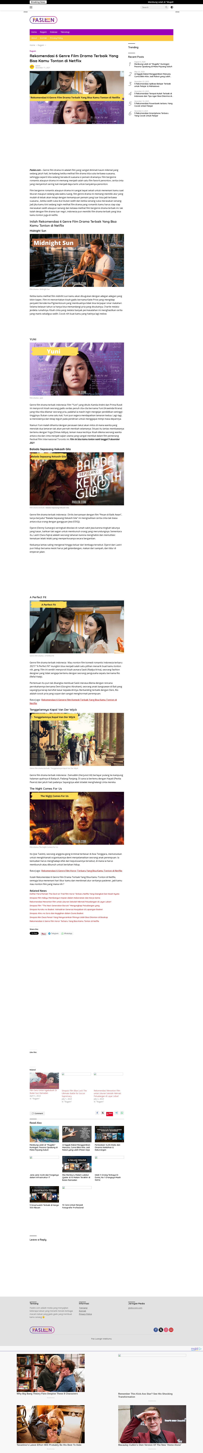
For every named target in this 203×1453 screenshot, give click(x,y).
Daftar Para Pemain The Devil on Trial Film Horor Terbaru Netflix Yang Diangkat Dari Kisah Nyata (74, 894)
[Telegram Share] (116, 1113)
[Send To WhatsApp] (122, 1113)
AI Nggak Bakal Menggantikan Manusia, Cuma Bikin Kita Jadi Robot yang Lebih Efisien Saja (76, 1147)
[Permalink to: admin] (32, 66)
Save (110, 1113)
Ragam (43, 32)
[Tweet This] (103, 1113)
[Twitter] (161, 1330)
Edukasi (53, 32)
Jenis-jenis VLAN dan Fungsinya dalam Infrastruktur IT (44, 1176)
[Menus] (31, 7)
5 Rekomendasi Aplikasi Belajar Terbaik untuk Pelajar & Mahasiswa (152, 84)
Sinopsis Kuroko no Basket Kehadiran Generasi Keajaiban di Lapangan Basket (66, 909)
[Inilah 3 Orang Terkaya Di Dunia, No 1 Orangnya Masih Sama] (109, 1164)
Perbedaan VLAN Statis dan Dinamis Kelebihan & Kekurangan (107, 1147)
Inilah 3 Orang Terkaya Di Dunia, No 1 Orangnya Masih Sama (108, 1177)
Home (34, 32)
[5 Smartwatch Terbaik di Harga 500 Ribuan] (44, 1194)
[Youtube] (171, 1330)
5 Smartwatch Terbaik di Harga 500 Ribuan (44, 1206)
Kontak (43, 38)
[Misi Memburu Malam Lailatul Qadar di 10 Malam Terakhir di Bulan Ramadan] (77, 1164)
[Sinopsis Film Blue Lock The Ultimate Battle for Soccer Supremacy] (76, 1081)
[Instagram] (166, 1330)
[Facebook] (156, 1330)
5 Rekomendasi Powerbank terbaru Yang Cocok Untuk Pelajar (153, 104)
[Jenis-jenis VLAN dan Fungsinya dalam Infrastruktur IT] (44, 1164)
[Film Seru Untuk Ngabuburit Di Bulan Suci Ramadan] (44, 1081)
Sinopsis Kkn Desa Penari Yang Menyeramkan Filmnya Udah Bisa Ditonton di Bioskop (69, 917)
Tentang (83, 1308)
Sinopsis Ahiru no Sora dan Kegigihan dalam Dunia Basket (56, 913)
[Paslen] (43, 19)
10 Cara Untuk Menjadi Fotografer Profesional (73, 1206)
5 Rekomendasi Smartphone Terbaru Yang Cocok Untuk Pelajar (151, 114)
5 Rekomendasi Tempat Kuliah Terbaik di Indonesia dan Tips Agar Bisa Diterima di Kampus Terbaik (153, 94)
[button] (166, 7)
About (34, 38)
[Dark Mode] (172, 7)
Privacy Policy (56, 38)
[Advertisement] (18, 51)
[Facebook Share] (97, 1113)
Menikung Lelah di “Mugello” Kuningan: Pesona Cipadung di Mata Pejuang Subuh (118, 2)
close (26, 12)
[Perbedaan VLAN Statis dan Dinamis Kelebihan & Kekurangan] (109, 1134)
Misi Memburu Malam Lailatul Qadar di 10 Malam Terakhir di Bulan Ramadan (76, 1177)
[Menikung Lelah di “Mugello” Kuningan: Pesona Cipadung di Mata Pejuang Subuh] (44, 1134)
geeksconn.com (135, 1308)
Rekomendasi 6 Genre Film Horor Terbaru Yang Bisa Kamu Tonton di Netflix (81, 870)
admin (37, 66)
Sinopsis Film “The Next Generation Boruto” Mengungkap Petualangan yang (65, 905)
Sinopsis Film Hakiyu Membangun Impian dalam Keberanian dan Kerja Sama (65, 898)
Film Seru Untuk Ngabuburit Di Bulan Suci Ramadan (43, 1091)
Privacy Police (85, 1314)
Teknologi (65, 32)
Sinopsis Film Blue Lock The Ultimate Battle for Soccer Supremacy (74, 1093)
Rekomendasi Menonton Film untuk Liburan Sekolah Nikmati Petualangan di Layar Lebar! (70, 902)
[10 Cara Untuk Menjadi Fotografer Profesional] (77, 1194)
